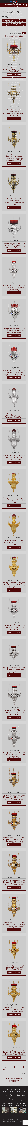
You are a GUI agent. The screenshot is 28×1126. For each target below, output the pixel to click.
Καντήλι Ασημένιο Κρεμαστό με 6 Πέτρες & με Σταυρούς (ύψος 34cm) (14, 712)
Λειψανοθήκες (14, 53)
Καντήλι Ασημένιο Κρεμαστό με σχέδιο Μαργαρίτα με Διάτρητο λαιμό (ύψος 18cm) (14, 245)
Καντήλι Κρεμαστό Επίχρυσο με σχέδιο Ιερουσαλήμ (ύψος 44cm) (14, 542)
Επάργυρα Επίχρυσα (14, 87)
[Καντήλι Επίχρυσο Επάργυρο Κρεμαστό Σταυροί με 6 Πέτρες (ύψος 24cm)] (14, 949)
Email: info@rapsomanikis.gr (14, 1100)
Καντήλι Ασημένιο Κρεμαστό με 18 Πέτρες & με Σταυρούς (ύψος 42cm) (14, 755)
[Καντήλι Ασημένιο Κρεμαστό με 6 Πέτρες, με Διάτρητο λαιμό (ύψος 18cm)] (14, 312)
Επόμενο (21, 1067)
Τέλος (4, 1069)
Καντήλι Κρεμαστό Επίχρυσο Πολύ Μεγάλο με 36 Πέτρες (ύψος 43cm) (14, 585)
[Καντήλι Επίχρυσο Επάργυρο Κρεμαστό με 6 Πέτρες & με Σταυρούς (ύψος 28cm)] (14, 822)
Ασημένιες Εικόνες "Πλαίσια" (14, 15)
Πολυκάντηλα (14, 59)
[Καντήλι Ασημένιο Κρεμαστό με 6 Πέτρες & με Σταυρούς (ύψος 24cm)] (14, 652)
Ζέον (14, 65)
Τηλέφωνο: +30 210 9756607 (14, 1098)
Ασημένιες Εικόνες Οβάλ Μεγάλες (14, 21)
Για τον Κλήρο (14, 72)
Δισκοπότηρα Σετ (14, 54)
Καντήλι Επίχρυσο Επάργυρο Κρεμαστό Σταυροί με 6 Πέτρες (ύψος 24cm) (14, 967)
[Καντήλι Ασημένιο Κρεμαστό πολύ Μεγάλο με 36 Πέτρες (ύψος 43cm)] (14, 270)
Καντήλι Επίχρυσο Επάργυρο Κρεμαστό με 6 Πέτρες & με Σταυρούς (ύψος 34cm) (14, 882)
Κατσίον (14, 70)
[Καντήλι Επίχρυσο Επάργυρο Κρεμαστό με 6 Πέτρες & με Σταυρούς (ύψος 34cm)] (14, 864)
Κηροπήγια (14, 61)
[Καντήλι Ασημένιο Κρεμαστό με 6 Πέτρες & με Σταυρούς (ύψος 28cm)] (14, 610)
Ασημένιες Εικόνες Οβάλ (14, 11)
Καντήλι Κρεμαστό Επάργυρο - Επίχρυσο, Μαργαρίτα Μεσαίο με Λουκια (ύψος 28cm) (14, 157)
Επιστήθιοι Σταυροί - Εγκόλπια (14, 79)
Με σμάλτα (14, 84)
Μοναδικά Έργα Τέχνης (14, 103)
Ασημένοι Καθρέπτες (14, 98)
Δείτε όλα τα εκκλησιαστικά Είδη (14, 90)
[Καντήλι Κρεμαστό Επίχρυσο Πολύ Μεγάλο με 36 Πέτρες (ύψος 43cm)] (14, 567)
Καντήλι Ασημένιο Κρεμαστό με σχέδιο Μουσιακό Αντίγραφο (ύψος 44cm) (14, 457)
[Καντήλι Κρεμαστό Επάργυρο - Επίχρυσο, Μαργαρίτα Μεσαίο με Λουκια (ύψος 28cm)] (14, 138)
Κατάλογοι (14, 104)
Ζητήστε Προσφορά (14, 118)
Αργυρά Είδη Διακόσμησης (14, 96)
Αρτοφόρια (14, 51)
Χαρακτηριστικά (14, 82)
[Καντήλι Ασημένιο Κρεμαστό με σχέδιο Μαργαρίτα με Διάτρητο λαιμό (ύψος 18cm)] (14, 227)
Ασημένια (14, 86)
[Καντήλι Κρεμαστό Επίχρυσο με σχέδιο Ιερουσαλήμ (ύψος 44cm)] (14, 525)
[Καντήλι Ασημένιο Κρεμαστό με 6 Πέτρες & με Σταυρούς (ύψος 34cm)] (14, 695)
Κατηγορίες (14, 9)
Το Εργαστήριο (14, 6)
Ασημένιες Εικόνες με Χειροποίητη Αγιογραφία (14, 25)
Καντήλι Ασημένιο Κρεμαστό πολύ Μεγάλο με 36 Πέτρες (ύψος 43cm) (14, 287)
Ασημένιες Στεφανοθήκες (14, 95)
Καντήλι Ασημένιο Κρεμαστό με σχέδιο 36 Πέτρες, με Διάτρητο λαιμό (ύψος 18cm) (14, 372)
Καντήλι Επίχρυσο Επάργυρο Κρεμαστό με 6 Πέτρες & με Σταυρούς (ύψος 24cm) (14, 797)
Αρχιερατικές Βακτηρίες (14, 74)
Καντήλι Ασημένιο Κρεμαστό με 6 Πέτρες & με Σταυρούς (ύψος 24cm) (14, 670)
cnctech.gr (17, 1124)
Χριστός (14, 31)
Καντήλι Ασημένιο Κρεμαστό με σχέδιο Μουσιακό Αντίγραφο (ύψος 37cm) (14, 415)
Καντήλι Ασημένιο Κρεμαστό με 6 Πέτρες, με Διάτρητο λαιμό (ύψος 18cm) (14, 330)
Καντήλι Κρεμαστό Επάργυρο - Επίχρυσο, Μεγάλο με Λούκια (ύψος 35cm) (14, 201)
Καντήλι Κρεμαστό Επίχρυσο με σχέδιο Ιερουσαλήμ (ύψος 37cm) (14, 500)
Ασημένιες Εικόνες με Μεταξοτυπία (14, 20)
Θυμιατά (14, 68)
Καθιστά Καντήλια (14, 56)
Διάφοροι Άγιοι (14, 43)
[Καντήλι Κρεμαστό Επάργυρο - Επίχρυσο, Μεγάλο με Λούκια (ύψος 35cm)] (14, 183)
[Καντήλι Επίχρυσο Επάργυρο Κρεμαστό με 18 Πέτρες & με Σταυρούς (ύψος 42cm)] (14, 907)
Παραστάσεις (14, 41)
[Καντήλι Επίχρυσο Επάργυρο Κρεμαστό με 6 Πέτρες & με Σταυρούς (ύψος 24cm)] (14, 780)
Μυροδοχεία (14, 66)
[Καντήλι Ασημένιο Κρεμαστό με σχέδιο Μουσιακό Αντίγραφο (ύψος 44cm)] (14, 440)
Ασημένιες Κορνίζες (14, 100)
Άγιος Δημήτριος (14, 34)
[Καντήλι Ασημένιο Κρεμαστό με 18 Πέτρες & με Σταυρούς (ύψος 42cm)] (14, 737)
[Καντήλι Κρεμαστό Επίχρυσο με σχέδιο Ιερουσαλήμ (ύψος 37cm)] (14, 482)
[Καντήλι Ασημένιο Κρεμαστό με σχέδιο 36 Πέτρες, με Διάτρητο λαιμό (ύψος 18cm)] (14, 355)
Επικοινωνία (14, 106)
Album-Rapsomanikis (14, 4)
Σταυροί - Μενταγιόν (14, 78)
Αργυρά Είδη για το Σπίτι (14, 93)
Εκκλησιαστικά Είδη (14, 47)
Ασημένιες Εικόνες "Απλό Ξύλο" (14, 13)
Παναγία (14, 29)
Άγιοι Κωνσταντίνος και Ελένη (14, 40)
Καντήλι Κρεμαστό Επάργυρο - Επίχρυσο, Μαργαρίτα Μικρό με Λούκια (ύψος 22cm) (14, 112)
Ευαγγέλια (14, 63)
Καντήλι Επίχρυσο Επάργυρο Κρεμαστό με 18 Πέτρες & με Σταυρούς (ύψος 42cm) (14, 924)
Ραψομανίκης (14, 3)
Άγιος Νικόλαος (14, 36)
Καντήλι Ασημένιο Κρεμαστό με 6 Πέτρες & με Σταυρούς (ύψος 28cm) (14, 627)
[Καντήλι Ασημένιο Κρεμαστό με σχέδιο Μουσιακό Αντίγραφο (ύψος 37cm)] (14, 397)
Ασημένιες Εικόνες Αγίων (14, 8)
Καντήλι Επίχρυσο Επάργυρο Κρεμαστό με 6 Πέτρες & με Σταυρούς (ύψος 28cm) (14, 839)
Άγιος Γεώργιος (14, 33)
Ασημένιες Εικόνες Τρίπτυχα (14, 23)
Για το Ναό (14, 49)
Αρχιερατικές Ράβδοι (14, 76)
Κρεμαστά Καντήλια (14, 58)
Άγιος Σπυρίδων (14, 38)
